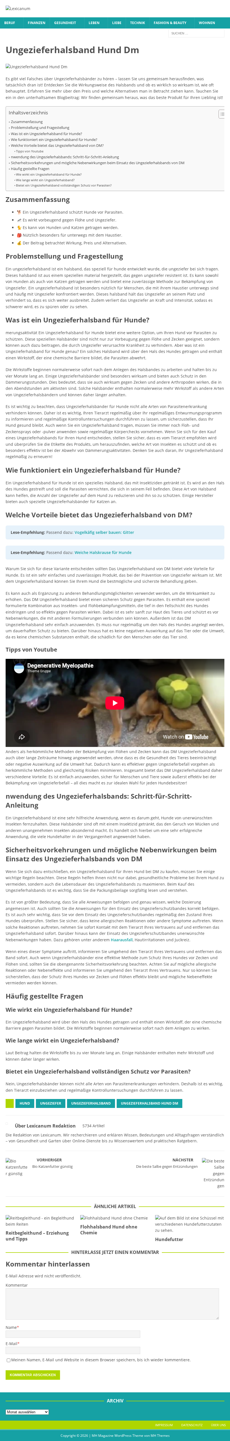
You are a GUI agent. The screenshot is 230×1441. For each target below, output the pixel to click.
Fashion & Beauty (170, 22)
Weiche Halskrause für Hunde (103, 552)
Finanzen (36, 22)
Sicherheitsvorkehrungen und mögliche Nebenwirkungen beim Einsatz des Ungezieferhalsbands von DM (98, 163)
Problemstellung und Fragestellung (40, 127)
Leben (94, 22)
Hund (25, 1103)
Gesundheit (65, 22)
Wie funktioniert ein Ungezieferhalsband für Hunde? (54, 139)
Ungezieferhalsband (91, 1103)
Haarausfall (122, 939)
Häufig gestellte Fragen (30, 168)
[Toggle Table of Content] (220, 114)
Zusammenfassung (27, 121)
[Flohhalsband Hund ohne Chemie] (115, 1218)
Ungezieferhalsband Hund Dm (149, 1103)
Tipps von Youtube (29, 151)
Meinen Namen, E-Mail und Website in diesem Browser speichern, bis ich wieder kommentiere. (101, 1359)
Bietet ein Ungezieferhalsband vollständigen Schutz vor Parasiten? (64, 185)
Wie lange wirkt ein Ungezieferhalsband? (45, 180)
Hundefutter (169, 1239)
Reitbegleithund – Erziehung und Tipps (37, 1236)
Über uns (218, 1425)
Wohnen (207, 22)
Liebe (116, 22)
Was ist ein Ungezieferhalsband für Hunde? (46, 133)
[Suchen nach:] (196, 33)
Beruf (9, 22)
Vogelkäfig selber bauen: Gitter (104, 532)
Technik (137, 22)
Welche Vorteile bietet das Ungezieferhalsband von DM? (57, 145)
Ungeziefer (50, 1103)
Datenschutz (192, 1425)
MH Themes (160, 1435)
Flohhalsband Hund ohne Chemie (108, 1230)
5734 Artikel (93, 1125)
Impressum (164, 1425)
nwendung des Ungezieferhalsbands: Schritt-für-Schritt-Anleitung (65, 157)
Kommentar (17, 1285)
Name (11, 1327)
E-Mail (11, 1343)
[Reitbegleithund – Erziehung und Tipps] (40, 1221)
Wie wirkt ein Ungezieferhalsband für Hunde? (49, 174)
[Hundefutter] (189, 1224)
